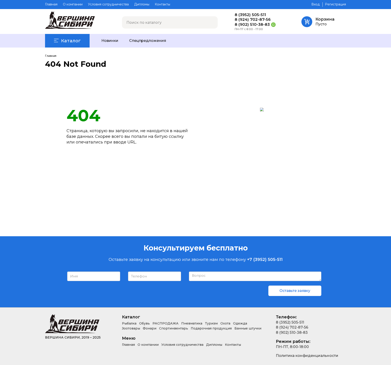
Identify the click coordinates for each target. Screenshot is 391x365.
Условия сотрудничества (108, 4)
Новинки (109, 40)
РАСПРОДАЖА (166, 323)
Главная (51, 4)
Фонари (149, 328)
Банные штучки (247, 328)
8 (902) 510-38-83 (252, 24)
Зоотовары (131, 328)
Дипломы (141, 4)
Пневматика (191, 323)
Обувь (144, 323)
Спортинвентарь (173, 328)
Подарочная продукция (211, 328)
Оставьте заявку (294, 291)
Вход (315, 4)
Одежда (240, 323)
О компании (73, 4)
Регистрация (335, 4)
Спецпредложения (147, 40)
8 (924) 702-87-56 (253, 19)
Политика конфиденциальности (307, 355)
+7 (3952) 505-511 (265, 259)
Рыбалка (129, 323)
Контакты (162, 4)
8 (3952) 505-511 (250, 15)
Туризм (211, 323)
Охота (225, 323)
